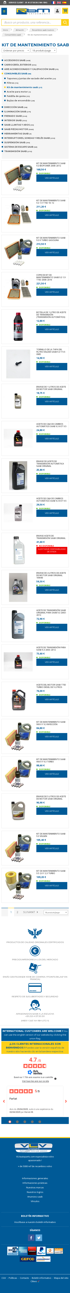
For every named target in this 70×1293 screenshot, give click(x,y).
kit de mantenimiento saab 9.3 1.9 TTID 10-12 (50, 201)
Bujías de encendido (21, 100)
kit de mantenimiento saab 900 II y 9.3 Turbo (50, 760)
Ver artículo (52, 178)
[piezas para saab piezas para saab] (33, 11)
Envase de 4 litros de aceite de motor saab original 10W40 (51, 575)
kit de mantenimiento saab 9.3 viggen (50, 835)
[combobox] (16, 50)
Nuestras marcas (35, 1187)
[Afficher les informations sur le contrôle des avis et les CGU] (55, 1078)
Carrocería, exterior (20, 64)
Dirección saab (15, 107)
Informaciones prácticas (35, 1182)
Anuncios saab (35, 1196)
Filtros (12, 83)
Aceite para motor (19, 91)
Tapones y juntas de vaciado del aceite (31, 78)
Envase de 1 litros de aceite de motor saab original (51, 388)
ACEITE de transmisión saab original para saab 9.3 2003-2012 (51, 612)
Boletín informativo (41, 1277)
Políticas (13, 1277)
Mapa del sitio (61, 1277)
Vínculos (35, 1201)
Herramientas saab (17, 133)
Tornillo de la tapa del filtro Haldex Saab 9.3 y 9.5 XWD (50, 351)
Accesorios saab (17, 60)
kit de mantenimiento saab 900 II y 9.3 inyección (50, 723)
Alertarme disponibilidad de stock (52, 550)
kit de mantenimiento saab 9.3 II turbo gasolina (50, 239)
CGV (4, 1277)
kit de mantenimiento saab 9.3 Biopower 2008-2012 (50, 164)
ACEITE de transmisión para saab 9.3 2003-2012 (51, 648)
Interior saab (15, 120)
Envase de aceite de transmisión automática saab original (50, 463)
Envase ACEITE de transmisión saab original (51, 537)
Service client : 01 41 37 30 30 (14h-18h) (28, 2)
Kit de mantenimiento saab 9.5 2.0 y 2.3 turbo (50, 872)
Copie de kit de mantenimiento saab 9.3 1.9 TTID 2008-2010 (51, 277)
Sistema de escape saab (20, 147)
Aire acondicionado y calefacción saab (31, 69)
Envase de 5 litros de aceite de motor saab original (51, 797)
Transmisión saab (18, 151)
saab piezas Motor (19, 129)
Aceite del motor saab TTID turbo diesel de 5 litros (51, 686)
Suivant (29, 912)
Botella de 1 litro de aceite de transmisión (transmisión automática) (51, 314)
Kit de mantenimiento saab (24, 87)
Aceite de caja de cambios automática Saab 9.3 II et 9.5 (51, 425)
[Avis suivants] (66, 1101)
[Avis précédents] (4, 1101)
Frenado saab (15, 116)
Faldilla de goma (18, 96)
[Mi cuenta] (57, 11)
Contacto (24, 1277)
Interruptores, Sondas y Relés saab (29, 138)
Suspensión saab (17, 142)
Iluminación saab (17, 111)
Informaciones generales (35, 1178)
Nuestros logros (35, 1192)
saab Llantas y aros (19, 125)
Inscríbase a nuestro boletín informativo (35, 1222)
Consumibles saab (17, 73)
